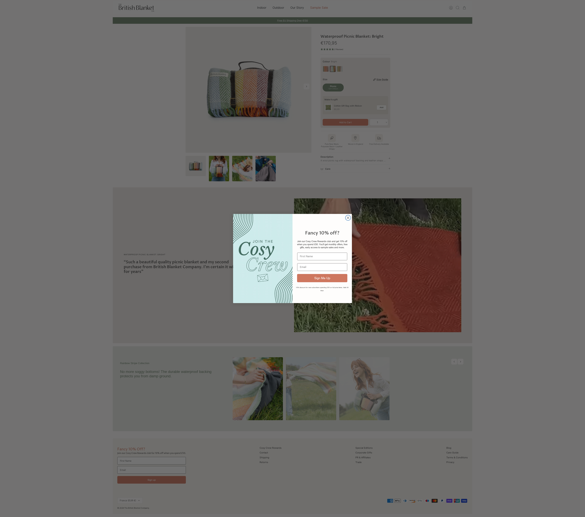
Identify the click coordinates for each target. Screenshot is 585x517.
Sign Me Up (322, 278)
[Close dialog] (348, 217)
